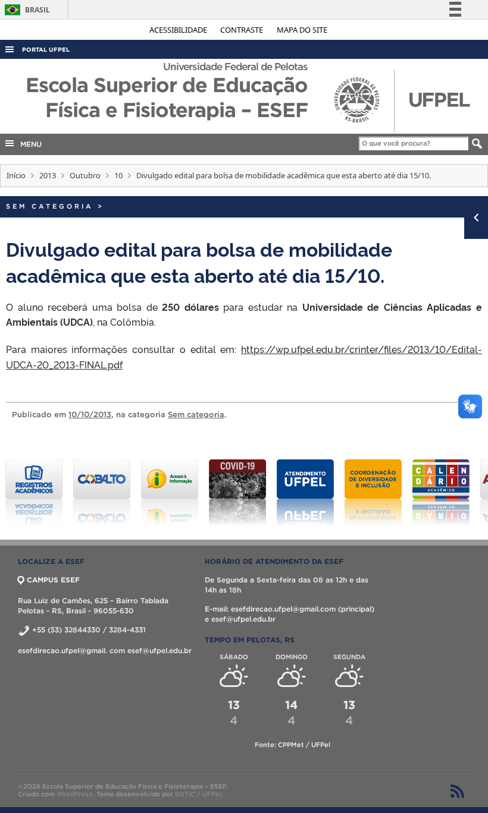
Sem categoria (49, 206)
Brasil (25, 10)
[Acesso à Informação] (169, 492)
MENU (28, 144)
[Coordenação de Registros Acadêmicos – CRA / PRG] (33, 492)
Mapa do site (302, 29)
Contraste (242, 29)
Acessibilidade (179, 29)
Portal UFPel (46, 49)
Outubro (85, 175)
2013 (47, 175)
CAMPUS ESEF (53, 580)
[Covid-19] (237, 492)
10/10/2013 (89, 414)
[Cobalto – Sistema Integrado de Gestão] (101, 492)
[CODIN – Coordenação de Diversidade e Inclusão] (373, 492)
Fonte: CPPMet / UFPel (292, 744)
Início (16, 175)
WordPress (75, 794)
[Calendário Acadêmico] (441, 492)
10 (118, 175)
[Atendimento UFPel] (305, 492)
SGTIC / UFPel (198, 794)
